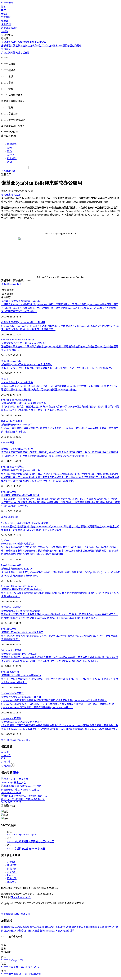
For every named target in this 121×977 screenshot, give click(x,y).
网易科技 (25, 927)
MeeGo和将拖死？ (18, 543)
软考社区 (6, 17)
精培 (21, 848)
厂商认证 (46, 45)
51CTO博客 (13, 841)
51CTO (10, 834)
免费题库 (76, 45)
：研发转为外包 (17, 449)
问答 (13, 52)
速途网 (86, 927)
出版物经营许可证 (20, 914)
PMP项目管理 (65, 45)
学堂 (3, 10)
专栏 (22, 52)
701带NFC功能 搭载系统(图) (21, 589)
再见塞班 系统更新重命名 (20, 495)
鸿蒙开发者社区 (9, 28)
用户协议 (12, 878)
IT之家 (110, 927)
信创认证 (27, 45)
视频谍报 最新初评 (21, 301)
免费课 (4, 21)
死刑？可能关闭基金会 (24, 523)
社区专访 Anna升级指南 (21, 697)
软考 (20, 45)
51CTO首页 (7, 3)
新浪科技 (6, 927)
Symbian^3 (10, 421)
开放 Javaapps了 (16, 424)
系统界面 (14, 672)
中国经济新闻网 (98, 927)
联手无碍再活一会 (20, 470)
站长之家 (78, 927)
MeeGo (4, 565)
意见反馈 (12, 872)
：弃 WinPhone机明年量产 (22, 632)
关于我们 (12, 861)
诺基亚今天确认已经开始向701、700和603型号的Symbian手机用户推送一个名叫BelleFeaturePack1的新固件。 (57, 368)
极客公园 (8, 930)
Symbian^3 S (7, 586)
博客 (3, 6)
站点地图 (12, 869)
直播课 (33, 42)
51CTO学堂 (13, 848)
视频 (9, 148)
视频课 (4, 42)
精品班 (4, 14)
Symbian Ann (19, 339)
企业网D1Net (44, 930)
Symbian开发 (7, 442)
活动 (9, 162)
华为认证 (36, 45)
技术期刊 (12, 158)
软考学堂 (41, 42)
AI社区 (10, 155)
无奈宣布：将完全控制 (20, 611)
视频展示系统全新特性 (23, 322)
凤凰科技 (34, 927)
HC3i (25, 834)
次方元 (61, 930)
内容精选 (12, 144)
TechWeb (62, 927)
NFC (18, 607)
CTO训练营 (39, 848)
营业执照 (6, 914)
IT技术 (54, 45)
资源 (8, 52)
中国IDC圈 (31, 930)
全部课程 (6, 45)
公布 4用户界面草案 (19, 654)
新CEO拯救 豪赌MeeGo (21, 675)
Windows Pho (7, 650)
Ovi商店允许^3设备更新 (23, 403)
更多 (16, 772)
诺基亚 (4, 284)
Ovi (3, 421)
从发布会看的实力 (17, 382)
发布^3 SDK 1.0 (16, 568)
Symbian (30, 339)
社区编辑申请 (8, 171)
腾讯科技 (15, 927)
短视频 (26, 42)
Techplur (32, 834)
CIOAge (18, 834)
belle (14, 607)
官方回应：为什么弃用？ (24, 343)
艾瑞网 (70, 927)
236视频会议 (19, 930)
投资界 (54, 930)
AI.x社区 (49, 841)
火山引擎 (69, 930)
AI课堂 (4, 31)
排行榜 (18, 42)
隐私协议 (12, 882)
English (10, 875)
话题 (9, 151)
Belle (19, 361)
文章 (3, 52)
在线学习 (6, 49)
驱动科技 (43, 927)
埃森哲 (13, 467)
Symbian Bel (7, 339)
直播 (27, 52)
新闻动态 (12, 865)
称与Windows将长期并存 (21, 722)
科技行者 (53, 927)
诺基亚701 (6, 607)
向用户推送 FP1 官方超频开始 (26, 364)
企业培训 (6, 24)
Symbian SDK (20, 586)
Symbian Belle (15, 284)
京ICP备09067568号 (21, 897)
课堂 (17, 52)
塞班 (3, 517)
